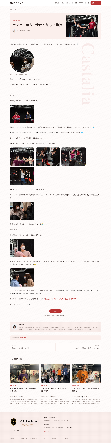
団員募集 (81, 3)
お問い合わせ (95, 3)
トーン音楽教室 (52, 438)
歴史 (63, 3)
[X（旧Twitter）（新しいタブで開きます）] (11, 431)
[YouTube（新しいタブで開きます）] (18, 431)
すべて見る (48, 431)
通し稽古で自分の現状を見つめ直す (21, 347)
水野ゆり (29, 30)
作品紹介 (68, 3)
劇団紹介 (57, 3)
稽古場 (87, 3)
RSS (59, 438)
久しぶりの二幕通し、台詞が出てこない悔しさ (87, 347)
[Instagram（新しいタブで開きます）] (14, 431)
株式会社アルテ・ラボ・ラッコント (38, 438)
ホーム (11, 9)
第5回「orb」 (23, 337)
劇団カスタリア (16, 3)
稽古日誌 (74, 3)
